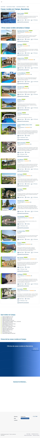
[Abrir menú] (1, 2)
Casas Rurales (3, 6)
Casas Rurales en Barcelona (20, 6)
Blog (15, 418)
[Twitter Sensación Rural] (36, 416)
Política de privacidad (28, 435)
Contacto (15, 420)
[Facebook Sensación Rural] (33, 416)
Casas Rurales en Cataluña (11, 6)
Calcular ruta (23, 416)
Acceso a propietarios (25, 418)
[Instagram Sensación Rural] (34, 416)
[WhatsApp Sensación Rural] (35, 416)
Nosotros (15, 416)
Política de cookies (36, 435)
